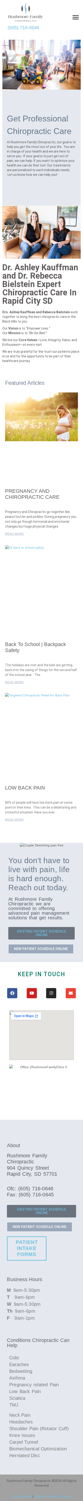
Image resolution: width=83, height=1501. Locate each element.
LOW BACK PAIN (25, 788)
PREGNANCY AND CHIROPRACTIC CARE (32, 494)
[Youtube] (32, 993)
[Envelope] (71, 993)
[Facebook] (12, 993)
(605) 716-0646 (23, 27)
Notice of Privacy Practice (52, 1496)
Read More (14, 533)
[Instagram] (51, 993)
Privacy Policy (22, 1496)
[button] (75, 17)
